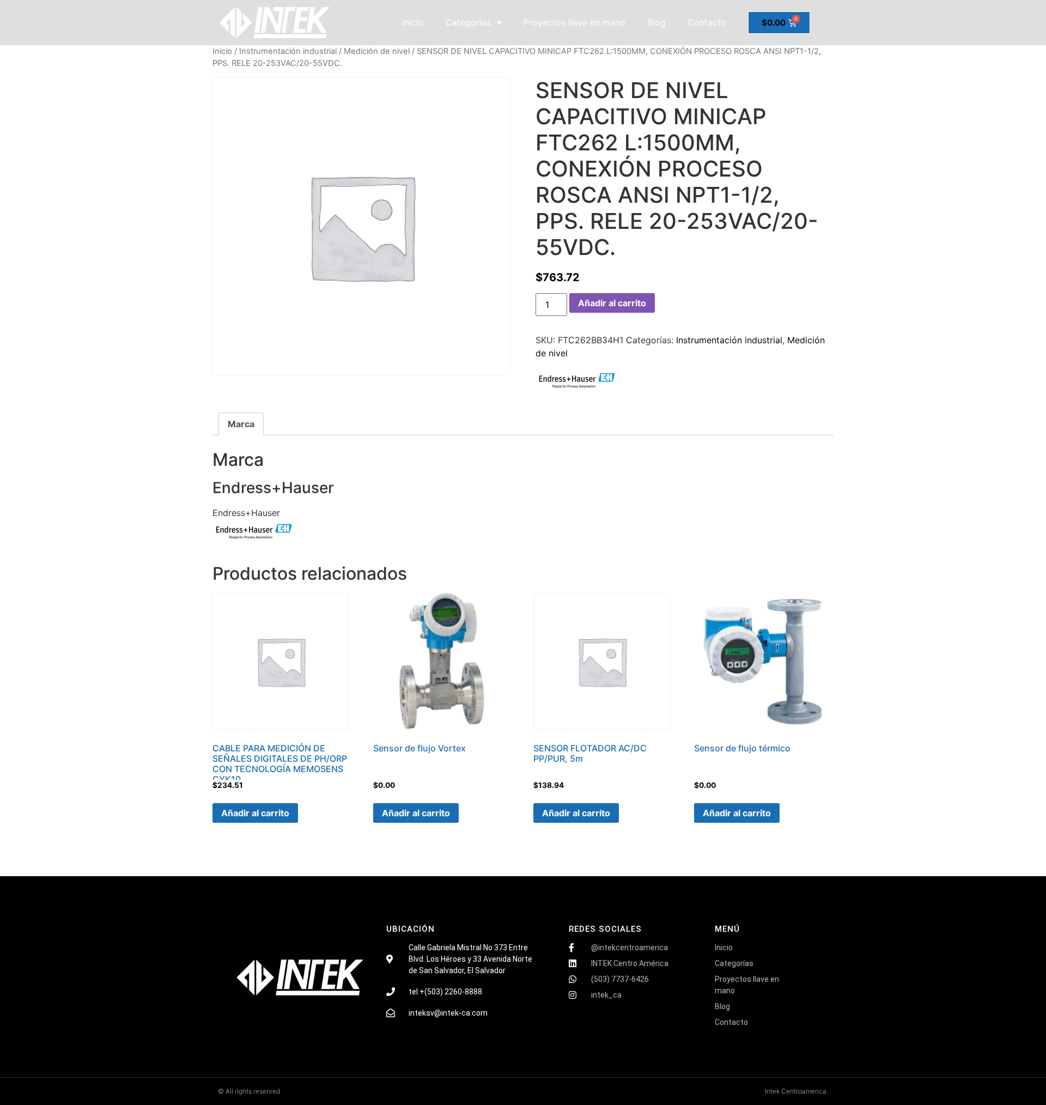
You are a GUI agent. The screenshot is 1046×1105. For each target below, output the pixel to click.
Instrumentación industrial (288, 51)
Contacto (707, 22)
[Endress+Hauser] (576, 381)
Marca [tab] (241, 423)
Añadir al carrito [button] (255, 812)
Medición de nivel (377, 51)
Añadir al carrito (612, 303)
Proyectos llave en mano (574, 22)
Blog (656, 22)
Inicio (413, 22)
